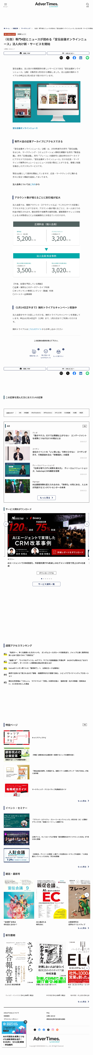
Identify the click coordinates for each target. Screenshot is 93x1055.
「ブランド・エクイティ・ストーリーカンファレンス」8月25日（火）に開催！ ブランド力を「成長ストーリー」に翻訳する (61, 820)
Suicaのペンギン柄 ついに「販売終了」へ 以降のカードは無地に (34, 668)
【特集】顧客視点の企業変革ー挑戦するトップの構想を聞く (53, 755)
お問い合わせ (50, 1016)
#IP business (48, 413)
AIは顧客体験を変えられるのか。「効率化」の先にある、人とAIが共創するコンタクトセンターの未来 (59, 486)
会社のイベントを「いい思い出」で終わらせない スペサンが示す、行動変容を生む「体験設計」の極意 (59, 453)
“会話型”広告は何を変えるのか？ (10, 923)
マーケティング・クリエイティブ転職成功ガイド (49, 789)
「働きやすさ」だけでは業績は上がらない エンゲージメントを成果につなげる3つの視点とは (59, 437)
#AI (20, 413)
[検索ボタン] (87, 5)
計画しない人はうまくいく (46, 984)
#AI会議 (26, 413)
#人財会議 (67, 413)
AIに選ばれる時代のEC (41, 923)
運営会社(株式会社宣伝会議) (55, 1019)
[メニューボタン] (5, 5)
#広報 (74, 413)
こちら (33, 184)
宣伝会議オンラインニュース (25, 128)
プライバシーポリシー (11, 1019)
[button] (61, 58)
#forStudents (36, 413)
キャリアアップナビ (39, 737)
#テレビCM (58, 413)
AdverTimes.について (11, 1013)
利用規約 (7, 1016)
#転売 (81, 413)
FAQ (47, 1013)
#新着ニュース (22, 34)
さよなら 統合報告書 (12, 984)
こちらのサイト (35, 329)
